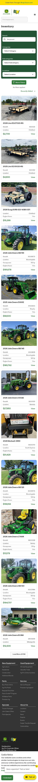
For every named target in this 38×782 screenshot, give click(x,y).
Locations (5, 70)
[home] (11, 12)
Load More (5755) (19, 654)
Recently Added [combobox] (27, 91)
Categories (6, 47)
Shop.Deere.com (26, 3)
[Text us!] (30, 777)
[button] (35, 14)
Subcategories (7, 59)
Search (4, 36)
